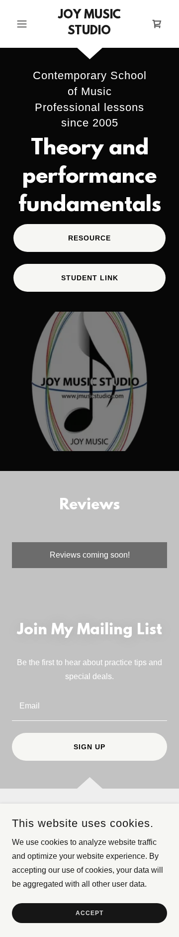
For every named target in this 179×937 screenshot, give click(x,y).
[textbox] (89, 705)
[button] (23, 24)
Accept (89, 913)
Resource (89, 238)
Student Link (89, 278)
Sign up (89, 747)
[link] (89, 24)
